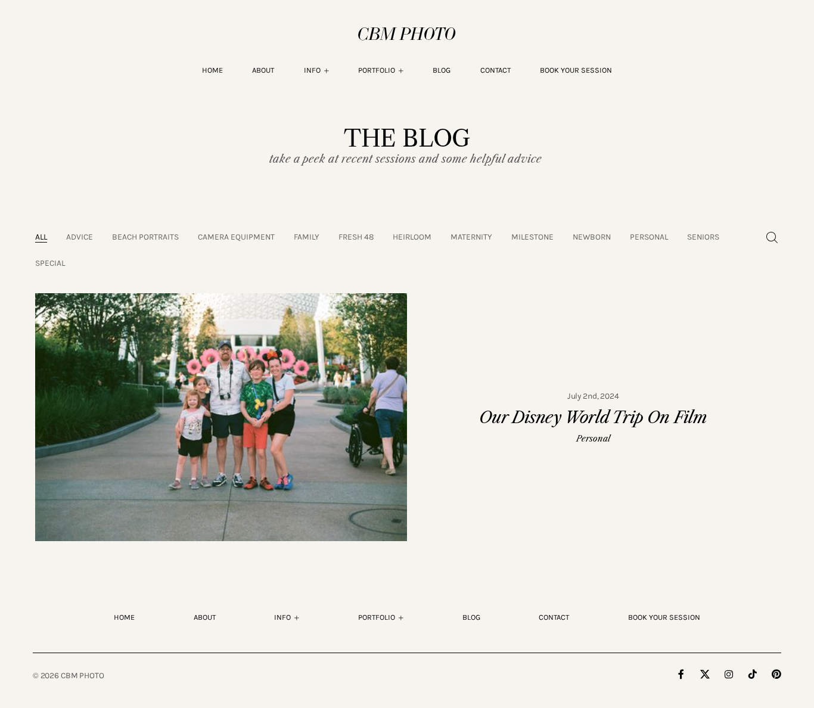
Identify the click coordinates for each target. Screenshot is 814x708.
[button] (316, 70)
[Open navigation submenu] (401, 71)
